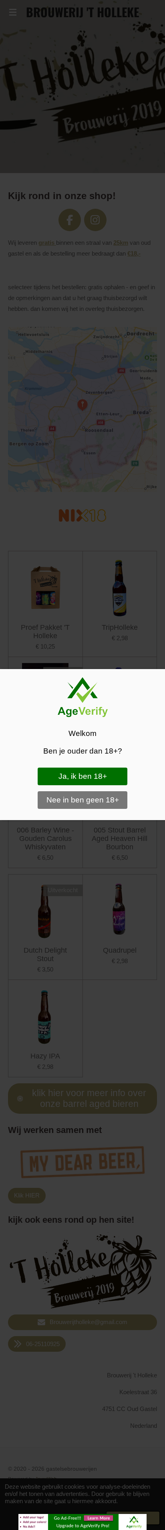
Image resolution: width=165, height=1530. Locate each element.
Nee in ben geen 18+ (82, 800)
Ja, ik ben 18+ (82, 776)
